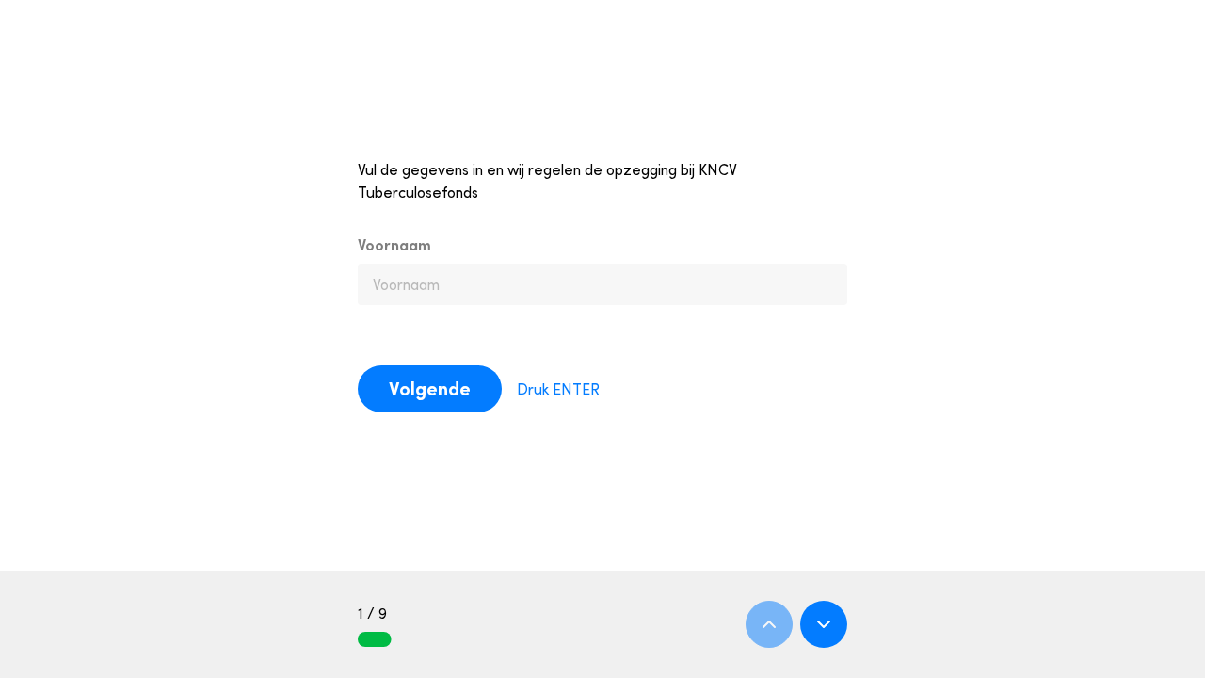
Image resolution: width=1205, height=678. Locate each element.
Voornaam (394, 244)
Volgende (430, 388)
